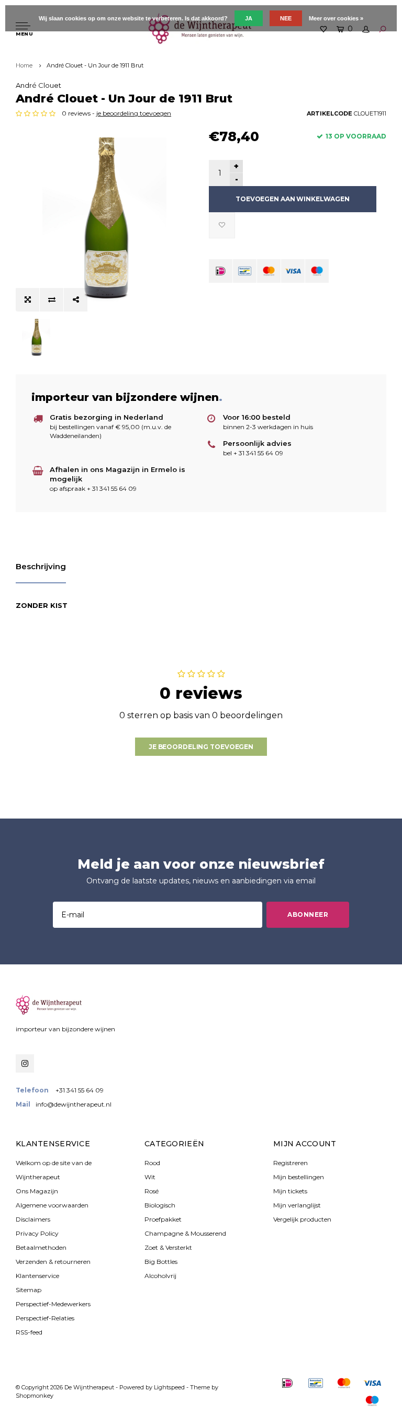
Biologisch (159, 1205)
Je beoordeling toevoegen (201, 747)
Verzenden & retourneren (53, 1261)
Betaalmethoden (41, 1247)
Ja (248, 18)
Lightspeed (169, 1387)
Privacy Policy (37, 1233)
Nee (286, 18)
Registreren (290, 1163)
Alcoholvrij (160, 1276)
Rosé (151, 1191)
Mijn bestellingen (298, 1177)
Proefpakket (163, 1219)
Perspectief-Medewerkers (53, 1304)
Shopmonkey (34, 1395)
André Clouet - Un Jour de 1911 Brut (95, 65)
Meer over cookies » (336, 18)
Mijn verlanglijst (297, 1205)
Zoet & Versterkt (168, 1247)
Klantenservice (37, 1276)
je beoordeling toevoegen (133, 113)
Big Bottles (160, 1261)
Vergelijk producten (302, 1219)
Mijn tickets (290, 1191)
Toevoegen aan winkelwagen (293, 199)
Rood (152, 1163)
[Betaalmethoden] (220, 271)
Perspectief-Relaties (45, 1318)
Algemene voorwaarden (52, 1205)
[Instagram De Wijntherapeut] (25, 1063)
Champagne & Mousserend (185, 1233)
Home (24, 65)
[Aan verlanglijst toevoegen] (222, 225)
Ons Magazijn (37, 1191)
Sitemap (28, 1290)
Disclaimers (33, 1219)
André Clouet (38, 85)
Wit (149, 1177)
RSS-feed (29, 1332)
